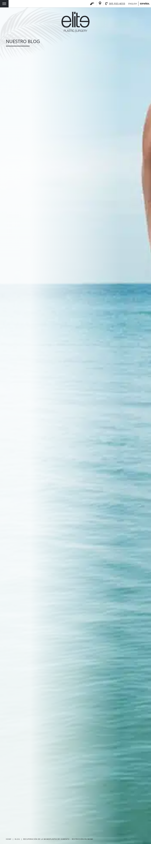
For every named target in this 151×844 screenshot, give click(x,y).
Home (8, 839)
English (132, 3)
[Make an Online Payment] (92, 3)
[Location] (100, 3)
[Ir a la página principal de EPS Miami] (75, 31)
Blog (17, 839)
